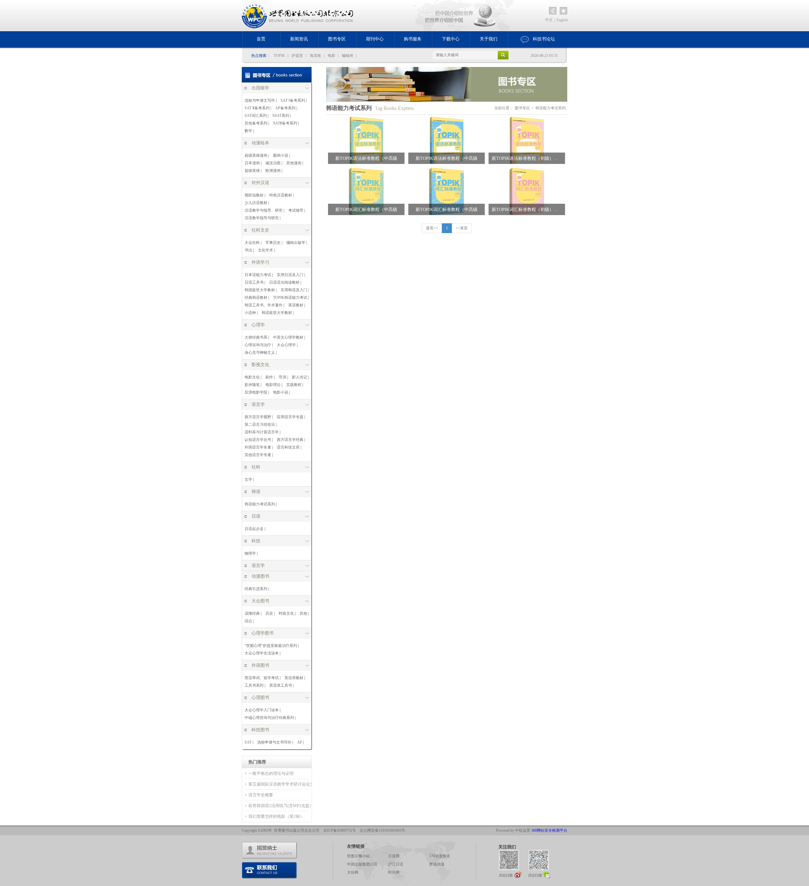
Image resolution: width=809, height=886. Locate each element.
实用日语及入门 (290, 275)
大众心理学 (286, 345)
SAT (248, 742)
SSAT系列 (280, 115)
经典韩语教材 (256, 297)
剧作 (269, 377)
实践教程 (293, 385)
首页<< (432, 228)
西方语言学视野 (258, 417)
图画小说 (280, 155)
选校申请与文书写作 (274, 742)
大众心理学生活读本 (262, 653)
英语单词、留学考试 (262, 678)
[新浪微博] (510, 863)
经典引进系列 (256, 589)
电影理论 (273, 385)
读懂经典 (252, 613)
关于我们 (488, 39)
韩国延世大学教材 (260, 290)
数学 (248, 131)
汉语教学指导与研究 (262, 218)
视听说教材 (254, 195)
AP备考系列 (285, 108)
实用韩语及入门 (294, 290)
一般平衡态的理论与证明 (271, 773)
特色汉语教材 (280, 195)
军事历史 (273, 242)
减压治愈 (273, 163)
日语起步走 (254, 529)
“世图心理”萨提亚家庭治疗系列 (271, 645)
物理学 (250, 553)
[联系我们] (269, 870)
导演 (282, 377)
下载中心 (450, 39)
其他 (303, 613)
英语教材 (295, 305)
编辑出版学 (295, 242)
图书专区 (337, 39)
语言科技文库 (288, 447)
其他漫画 (293, 163)
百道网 (393, 856)
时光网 (393, 872)
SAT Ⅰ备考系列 (293, 100)
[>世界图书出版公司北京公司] (298, 15)
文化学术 (265, 250)
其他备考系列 (256, 123)
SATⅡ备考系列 (285, 123)
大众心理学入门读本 (262, 710)
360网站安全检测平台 (549, 830)
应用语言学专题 (290, 417)
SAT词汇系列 (256, 115)
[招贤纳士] (269, 850)
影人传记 (299, 377)
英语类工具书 (280, 685)
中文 (549, 20)
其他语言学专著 (258, 455)
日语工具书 (254, 282)
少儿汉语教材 (256, 203)
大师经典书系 (256, 337)
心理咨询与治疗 (258, 345)
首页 (261, 39)
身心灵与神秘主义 (260, 352)
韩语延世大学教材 (277, 312)
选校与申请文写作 (260, 100)
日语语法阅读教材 (284, 282)
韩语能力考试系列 (260, 504)
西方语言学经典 (290, 439)
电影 (331, 55)
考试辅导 (295, 210)
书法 (248, 250)
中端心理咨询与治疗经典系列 (269, 717)
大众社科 (252, 242)
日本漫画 (252, 163)
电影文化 (252, 377)
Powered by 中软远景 (513, 830)
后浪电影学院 (256, 392)
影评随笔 (252, 385)
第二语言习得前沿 (260, 424)
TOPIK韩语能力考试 (290, 297)
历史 (269, 613)
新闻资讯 (299, 39)
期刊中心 (375, 39)
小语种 (250, 312)
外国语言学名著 (258, 447)
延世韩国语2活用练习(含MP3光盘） (280, 805)
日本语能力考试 (258, 275)
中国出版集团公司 (362, 864)
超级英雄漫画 (256, 155)
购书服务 (413, 39)
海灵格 (315, 55)
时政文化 (286, 613)
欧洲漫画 (273, 170)
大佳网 (352, 872)
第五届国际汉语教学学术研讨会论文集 (283, 784)
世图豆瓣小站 (358, 856)
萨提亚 (297, 55)
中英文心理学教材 (288, 337)
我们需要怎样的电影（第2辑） (276, 816)
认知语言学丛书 (258, 439)
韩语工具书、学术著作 (264, 305)
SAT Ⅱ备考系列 (257, 108)
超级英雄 (252, 170)
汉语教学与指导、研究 (264, 210)
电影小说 (280, 392)
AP (299, 742)
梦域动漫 (436, 864)
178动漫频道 (439, 856)
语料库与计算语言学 (262, 432)
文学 (248, 479)
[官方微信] (539, 863)
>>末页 (462, 228)
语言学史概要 (260, 795)
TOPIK (279, 55)
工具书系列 (254, 685)
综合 (248, 621)
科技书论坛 (544, 39)
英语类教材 (293, 678)
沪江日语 (395, 864)
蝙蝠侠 (347, 55)
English (562, 20)
